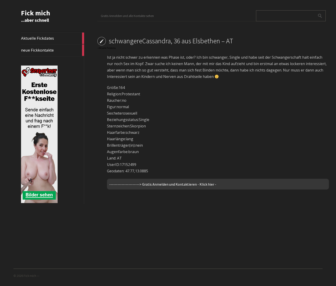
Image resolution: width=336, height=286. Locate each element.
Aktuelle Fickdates (52, 38)
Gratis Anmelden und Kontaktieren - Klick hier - (179, 184)
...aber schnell (35, 20)
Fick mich (35, 12)
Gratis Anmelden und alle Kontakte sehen (127, 16)
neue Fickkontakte (52, 50)
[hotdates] (39, 202)
